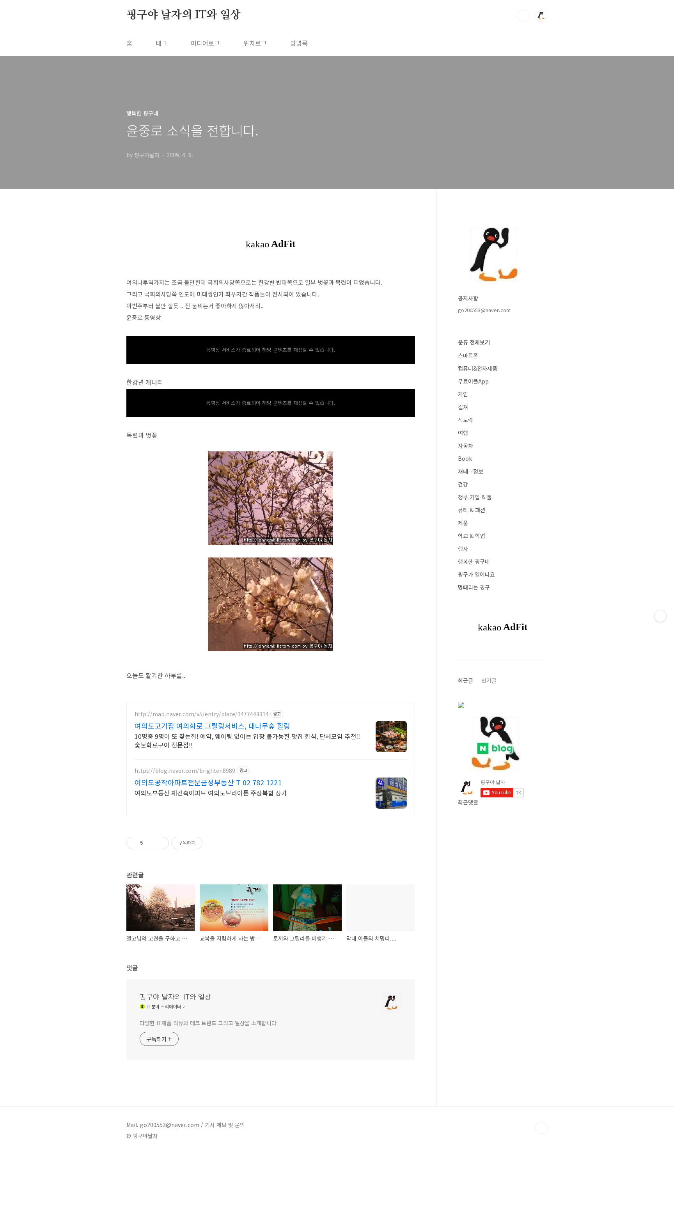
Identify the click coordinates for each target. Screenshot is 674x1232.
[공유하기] (150, 843)
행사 (463, 548)
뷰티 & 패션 (471, 510)
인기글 (489, 680)
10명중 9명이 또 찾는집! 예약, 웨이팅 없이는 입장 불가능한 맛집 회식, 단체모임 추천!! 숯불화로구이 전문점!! (247, 740)
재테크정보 (470, 471)
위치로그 (255, 43)
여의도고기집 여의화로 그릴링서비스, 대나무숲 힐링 (212, 725)
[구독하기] (660, 616)
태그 (161, 43)
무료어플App (473, 381)
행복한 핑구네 (474, 561)
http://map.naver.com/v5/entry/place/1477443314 (202, 714)
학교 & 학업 (471, 536)
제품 (463, 523)
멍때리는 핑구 (474, 587)
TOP (541, 1128)
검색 (523, 15)
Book (465, 458)
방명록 (299, 43)
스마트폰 (468, 355)
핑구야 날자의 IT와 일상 (183, 15)
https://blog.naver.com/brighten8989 (185, 770)
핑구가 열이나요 (476, 574)
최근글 (465, 680)
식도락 (465, 420)
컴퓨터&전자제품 (477, 368)
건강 (463, 484)
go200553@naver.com (484, 310)
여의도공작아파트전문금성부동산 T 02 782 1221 (208, 782)
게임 (463, 394)
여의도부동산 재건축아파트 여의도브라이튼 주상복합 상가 (211, 792)
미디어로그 (205, 43)
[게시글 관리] (160, 843)
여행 (463, 433)
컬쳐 (463, 407)
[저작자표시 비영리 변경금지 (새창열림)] (212, 843)
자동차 (465, 445)
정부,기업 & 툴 (475, 497)
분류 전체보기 (474, 342)
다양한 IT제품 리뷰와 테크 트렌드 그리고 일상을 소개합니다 (208, 1023)
